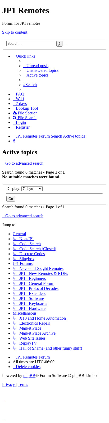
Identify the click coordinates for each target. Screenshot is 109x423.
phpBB (29, 375)
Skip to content (14, 32)
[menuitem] (35, 65)
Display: (13, 188)
